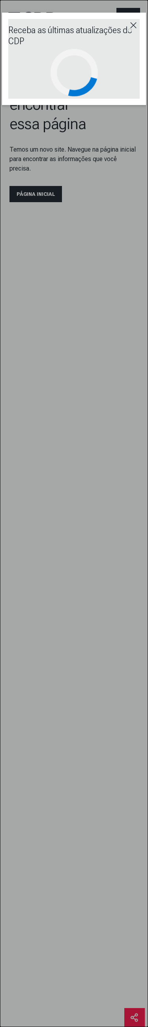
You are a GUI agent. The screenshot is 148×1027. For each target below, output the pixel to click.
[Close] (133, 25)
